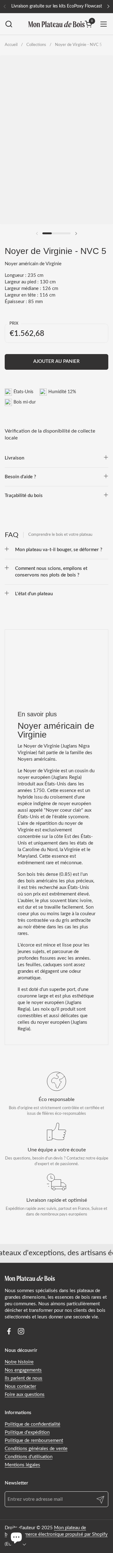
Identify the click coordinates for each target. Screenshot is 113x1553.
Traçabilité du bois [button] (24, 495)
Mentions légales (22, 1465)
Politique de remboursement (34, 1440)
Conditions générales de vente (36, 1448)
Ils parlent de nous (23, 1378)
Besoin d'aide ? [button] (20, 477)
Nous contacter (20, 1386)
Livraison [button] (14, 458)
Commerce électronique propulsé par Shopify (61, 1534)
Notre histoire (19, 1362)
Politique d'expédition (27, 1432)
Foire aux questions (25, 1394)
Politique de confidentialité (32, 1424)
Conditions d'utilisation (28, 1456)
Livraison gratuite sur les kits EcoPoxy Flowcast (56, 6)
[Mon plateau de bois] (56, 24)
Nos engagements (23, 1370)
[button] (9, 24)
